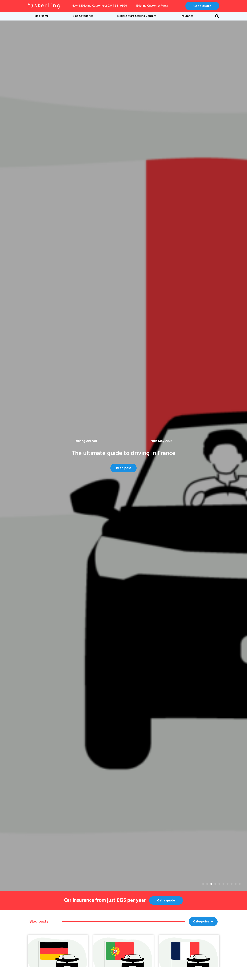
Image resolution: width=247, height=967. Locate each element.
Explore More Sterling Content (136, 16)
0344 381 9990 (117, 5)
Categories (201, 921)
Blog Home (41, 16)
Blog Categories (83, 16)
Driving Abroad (143, 441)
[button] (217, 16)
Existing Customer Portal (152, 5)
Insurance (187, 16)
